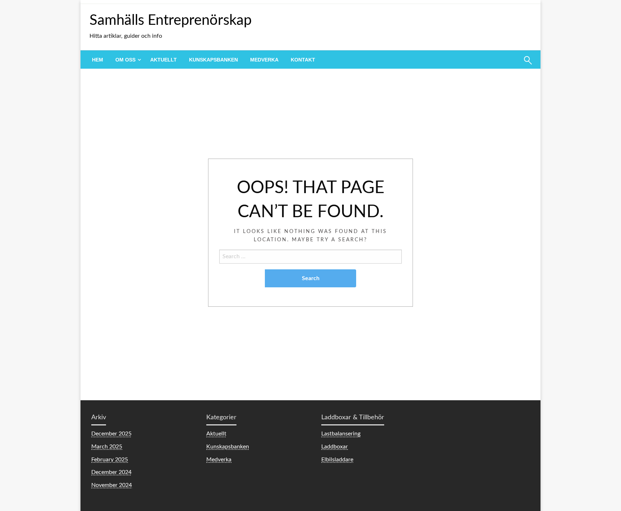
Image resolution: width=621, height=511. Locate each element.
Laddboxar (334, 447)
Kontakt (303, 60)
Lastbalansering (340, 434)
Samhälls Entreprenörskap (170, 20)
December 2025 (111, 434)
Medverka (264, 60)
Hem (97, 60)
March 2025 (106, 447)
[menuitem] (97, 60)
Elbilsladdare (337, 459)
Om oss (125, 60)
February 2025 (109, 459)
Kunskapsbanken (213, 60)
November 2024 (111, 485)
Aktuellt (163, 60)
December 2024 (111, 472)
